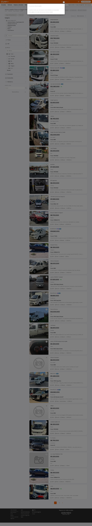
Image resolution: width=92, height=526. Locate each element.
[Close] (64, 2)
